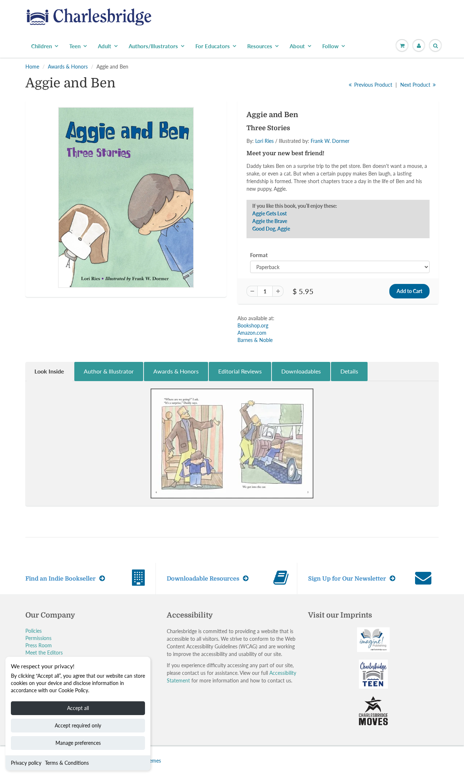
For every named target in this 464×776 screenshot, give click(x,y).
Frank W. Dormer (330, 141)
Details (349, 371)
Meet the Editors (44, 652)
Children (41, 46)
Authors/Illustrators (153, 46)
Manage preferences (78, 743)
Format (259, 255)
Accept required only (78, 725)
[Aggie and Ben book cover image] (126, 197)
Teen (74, 46)
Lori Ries (264, 141)
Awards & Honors (68, 66)
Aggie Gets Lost (269, 213)
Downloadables (301, 371)
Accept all (78, 708)
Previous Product (372, 85)
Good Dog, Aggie (271, 229)
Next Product (416, 85)
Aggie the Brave (269, 221)
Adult (104, 46)
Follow (330, 46)
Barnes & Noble (255, 340)
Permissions (38, 638)
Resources (259, 46)
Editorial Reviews (240, 371)
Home (32, 66)
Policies (33, 631)
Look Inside (49, 371)
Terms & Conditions (67, 763)
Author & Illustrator (109, 371)
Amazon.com (251, 333)
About (297, 46)
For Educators (212, 46)
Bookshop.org (252, 325)
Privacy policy (26, 763)
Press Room (38, 645)
